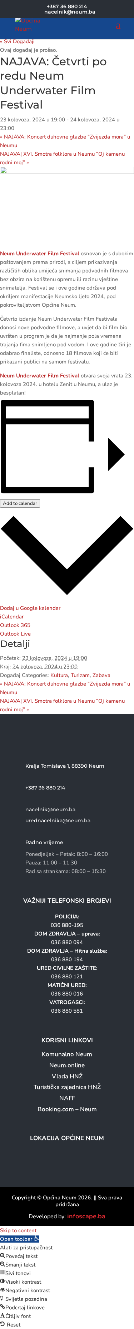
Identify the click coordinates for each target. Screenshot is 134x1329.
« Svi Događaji (17, 41)
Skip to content (18, 1230)
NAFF (67, 1098)
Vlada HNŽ (67, 1076)
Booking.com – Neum (67, 1109)
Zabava (101, 675)
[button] (19, 1239)
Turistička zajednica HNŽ (67, 1087)
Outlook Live (15, 633)
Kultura (59, 675)
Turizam (80, 675)
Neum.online (67, 1065)
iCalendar (12, 616)
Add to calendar (20, 503)
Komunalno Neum (67, 1054)
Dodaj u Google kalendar (30, 608)
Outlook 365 (15, 625)
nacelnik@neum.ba (50, 809)
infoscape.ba (86, 1216)
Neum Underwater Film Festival (39, 253)
